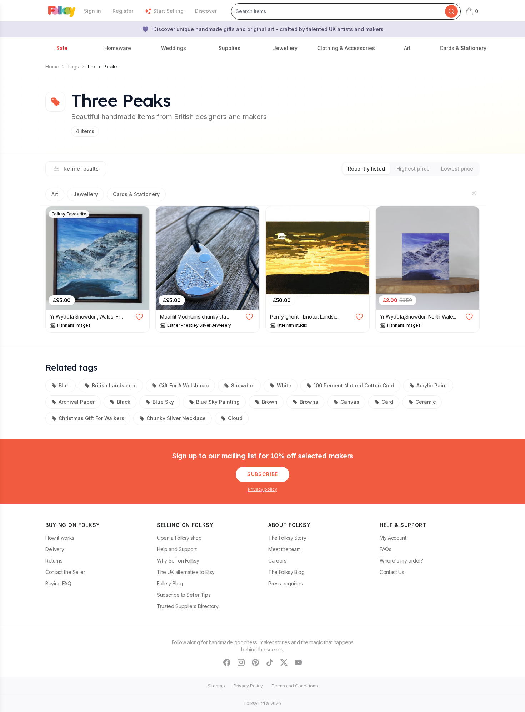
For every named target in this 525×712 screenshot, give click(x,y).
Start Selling (168, 11)
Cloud (235, 418)
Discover (206, 11)
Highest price (413, 169)
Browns (309, 402)
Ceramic (425, 402)
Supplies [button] (229, 48)
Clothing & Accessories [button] (346, 48)
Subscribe (262, 474)
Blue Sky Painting (218, 402)
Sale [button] (62, 48)
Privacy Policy (248, 685)
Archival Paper (77, 402)
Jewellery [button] (285, 48)
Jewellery (85, 194)
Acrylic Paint (431, 385)
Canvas (349, 402)
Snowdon (243, 385)
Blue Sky (163, 402)
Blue (64, 385)
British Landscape (114, 385)
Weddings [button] (173, 48)
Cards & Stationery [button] (463, 48)
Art (54, 194)
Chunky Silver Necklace (176, 418)
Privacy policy (262, 489)
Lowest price (457, 169)
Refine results (81, 169)
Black (123, 402)
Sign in (92, 11)
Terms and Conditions (294, 685)
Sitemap (216, 685)
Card (387, 402)
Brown (270, 402)
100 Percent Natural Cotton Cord (354, 385)
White (284, 385)
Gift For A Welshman (184, 385)
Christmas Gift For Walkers (91, 418)
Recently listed (366, 169)
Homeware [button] (117, 48)
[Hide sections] (474, 193)
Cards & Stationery (136, 194)
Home (52, 66)
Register (122, 11)
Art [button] (407, 48)
